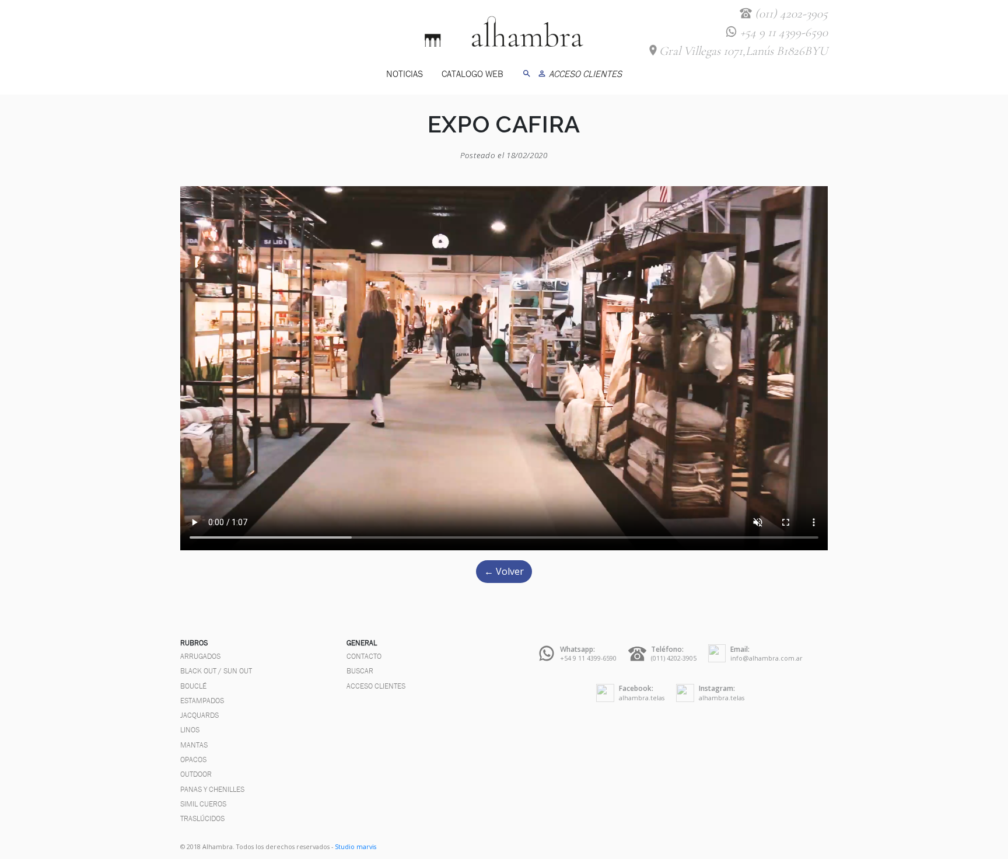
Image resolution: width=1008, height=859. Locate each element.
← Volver (504, 571)
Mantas (194, 745)
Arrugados (200, 656)
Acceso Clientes (375, 686)
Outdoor (196, 774)
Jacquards (199, 715)
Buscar (359, 671)
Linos (190, 730)
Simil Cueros (203, 804)
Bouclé (193, 686)
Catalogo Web (472, 73)
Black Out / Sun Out (216, 671)
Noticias (404, 73)
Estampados (202, 701)
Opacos (193, 759)
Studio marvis (355, 847)
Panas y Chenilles (212, 789)
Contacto (364, 656)
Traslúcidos (202, 818)
